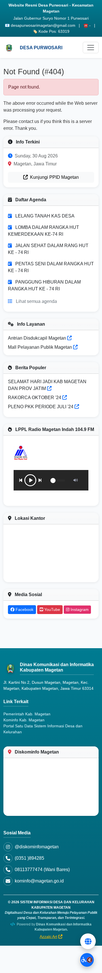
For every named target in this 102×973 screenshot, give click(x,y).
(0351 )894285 (29, 858)
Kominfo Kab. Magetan (23, 720)
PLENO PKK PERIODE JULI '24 (40, 406)
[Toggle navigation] (91, 47)
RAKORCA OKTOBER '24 (34, 397)
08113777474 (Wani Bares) (42, 869)
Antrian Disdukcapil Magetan (37, 338)
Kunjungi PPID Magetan (54, 177)
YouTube (51, 609)
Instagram (79, 609)
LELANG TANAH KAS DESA (45, 216)
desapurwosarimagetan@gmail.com (43, 25)
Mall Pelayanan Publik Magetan (40, 347)
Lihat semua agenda (36, 301)
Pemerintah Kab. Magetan (26, 714)
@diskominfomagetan (37, 846)
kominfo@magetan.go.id (39, 880)
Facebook (23, 609)
